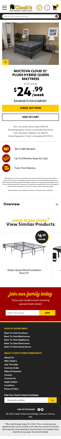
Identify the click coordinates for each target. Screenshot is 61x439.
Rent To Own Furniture (16, 333)
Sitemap (43, 414)
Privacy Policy (11, 389)
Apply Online (10, 382)
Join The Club (11, 364)
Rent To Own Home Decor (17, 346)
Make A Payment (12, 371)
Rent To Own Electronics (17, 343)
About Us (9, 357)
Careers (8, 375)
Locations (9, 385)
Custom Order (11, 368)
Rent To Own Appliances (16, 339)
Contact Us (10, 378)
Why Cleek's (10, 361)
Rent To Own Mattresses (17, 336)
